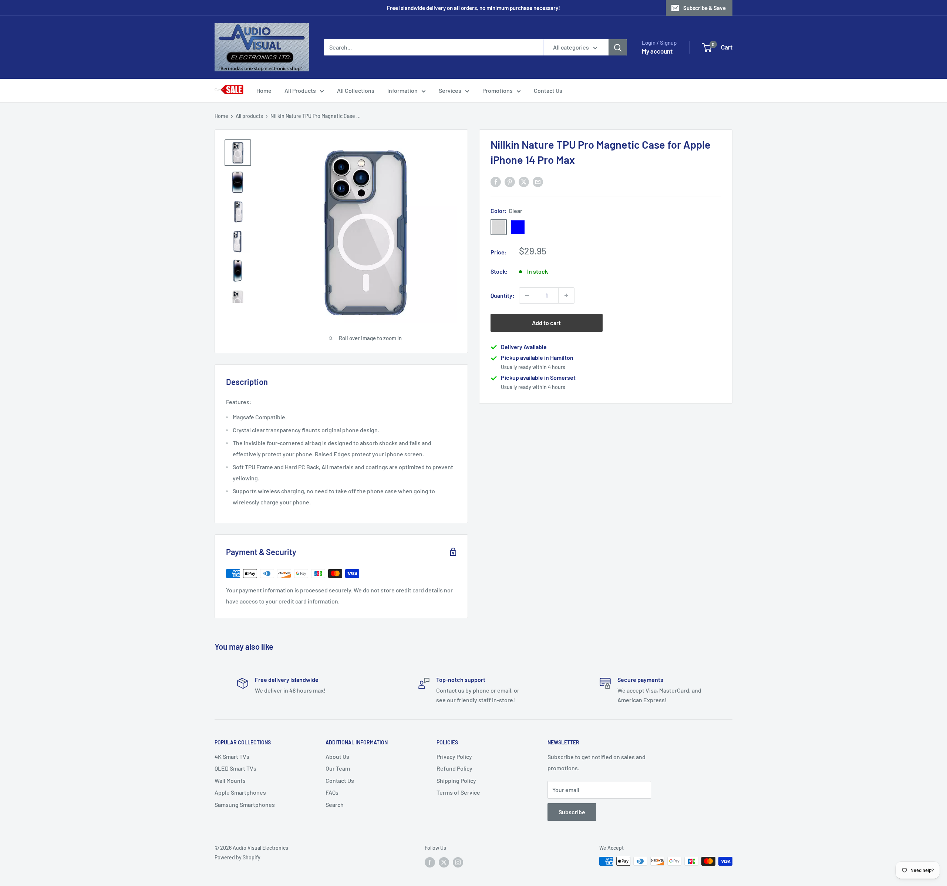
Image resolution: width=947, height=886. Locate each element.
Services (450, 90)
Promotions (497, 90)
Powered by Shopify (237, 857)
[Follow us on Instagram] (458, 862)
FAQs (332, 792)
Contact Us (548, 90)
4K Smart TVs (232, 756)
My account (657, 51)
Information (402, 90)
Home (264, 90)
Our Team (338, 768)
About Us (337, 756)
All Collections (355, 90)
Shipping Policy (456, 780)
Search (335, 804)
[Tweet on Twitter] (524, 181)
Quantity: (503, 295)
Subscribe (572, 811)
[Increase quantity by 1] (566, 295)
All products (249, 116)
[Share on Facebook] (496, 181)
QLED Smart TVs (235, 768)
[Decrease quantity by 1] (527, 295)
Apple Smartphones (240, 792)
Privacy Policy (454, 756)
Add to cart (546, 322)
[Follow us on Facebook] (430, 862)
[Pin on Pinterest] (510, 181)
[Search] (618, 47)
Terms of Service (458, 792)
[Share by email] (538, 181)
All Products (300, 90)
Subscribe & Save (704, 7)
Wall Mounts (230, 780)
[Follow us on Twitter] (444, 862)
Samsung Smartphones (245, 804)
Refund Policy (454, 768)
